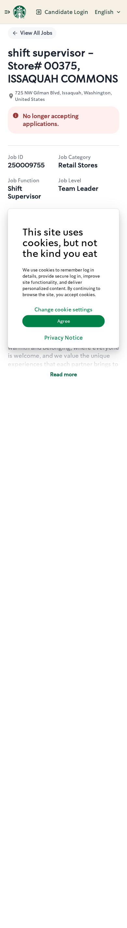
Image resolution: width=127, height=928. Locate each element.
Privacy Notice (63, 337)
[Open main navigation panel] (7, 12)
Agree (63, 321)
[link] (19, 12)
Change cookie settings (63, 309)
